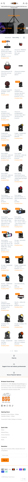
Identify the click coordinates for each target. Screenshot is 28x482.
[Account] (23, 3)
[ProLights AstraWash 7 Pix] (21, 318)
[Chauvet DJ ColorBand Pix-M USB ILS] (21, 66)
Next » (16, 351)
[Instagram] (7, 406)
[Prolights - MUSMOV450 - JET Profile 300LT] (21, 128)
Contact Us (4, 437)
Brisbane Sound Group (9, 476)
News (2, 439)
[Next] (27, 28)
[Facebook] (2, 406)
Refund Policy (4, 432)
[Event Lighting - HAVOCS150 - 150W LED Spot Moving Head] (21, 148)
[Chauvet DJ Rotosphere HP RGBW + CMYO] (7, 84)
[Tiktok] (12, 406)
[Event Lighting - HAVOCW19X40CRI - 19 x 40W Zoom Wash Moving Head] (7, 189)
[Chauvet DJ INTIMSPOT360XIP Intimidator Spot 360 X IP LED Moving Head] (7, 296)
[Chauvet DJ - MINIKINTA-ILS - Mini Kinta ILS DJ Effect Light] (21, 44)
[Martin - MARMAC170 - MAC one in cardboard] (21, 335)
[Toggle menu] (1, 3)
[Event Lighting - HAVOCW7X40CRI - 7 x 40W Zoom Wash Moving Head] (21, 189)
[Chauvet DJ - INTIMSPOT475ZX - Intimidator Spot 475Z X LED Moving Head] (7, 106)
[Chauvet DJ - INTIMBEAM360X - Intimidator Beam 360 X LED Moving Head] (21, 106)
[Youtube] (4, 406)
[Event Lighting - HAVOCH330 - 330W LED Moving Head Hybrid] (7, 168)
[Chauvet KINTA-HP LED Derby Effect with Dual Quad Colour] (7, 66)
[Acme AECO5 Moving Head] (21, 278)
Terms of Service (5, 434)
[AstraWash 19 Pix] (7, 318)
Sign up (5, 460)
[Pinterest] (10, 406)
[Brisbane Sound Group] (14, 3)
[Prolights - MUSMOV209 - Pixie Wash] (7, 335)
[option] (7, 28)
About (2, 430)
